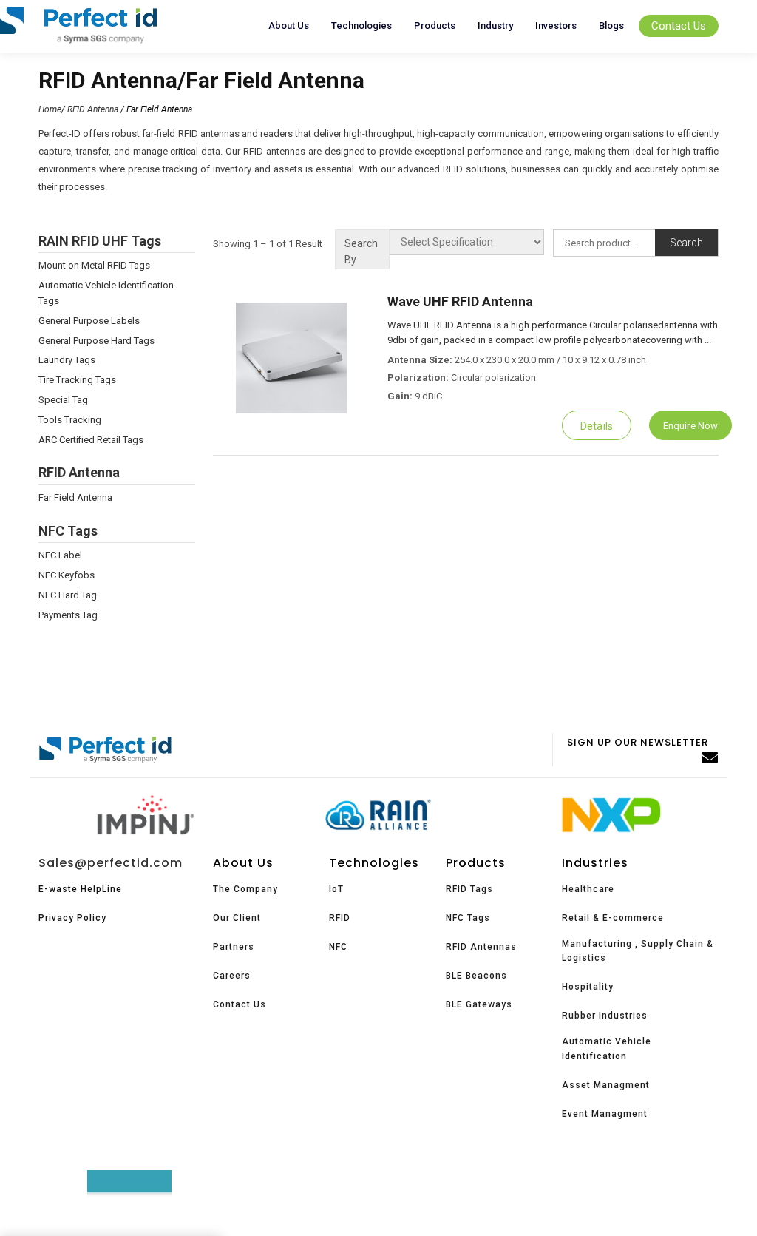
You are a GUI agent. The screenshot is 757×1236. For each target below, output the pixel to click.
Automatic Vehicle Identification (606, 1048)
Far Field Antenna (75, 497)
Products (434, 25)
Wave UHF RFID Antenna (460, 301)
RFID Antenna (92, 109)
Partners (233, 947)
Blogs (611, 25)
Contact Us (678, 26)
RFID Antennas (481, 947)
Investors (556, 25)
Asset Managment (606, 1085)
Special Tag (63, 399)
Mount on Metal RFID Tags (94, 265)
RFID (339, 918)
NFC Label (60, 555)
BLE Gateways (479, 1004)
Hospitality (588, 987)
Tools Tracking (69, 419)
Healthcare (588, 889)
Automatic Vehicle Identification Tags (106, 293)
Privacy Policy (72, 918)
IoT (336, 889)
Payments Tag (68, 615)
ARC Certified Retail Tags (90, 439)
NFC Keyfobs (66, 575)
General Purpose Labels (89, 320)
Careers (232, 975)
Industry (495, 25)
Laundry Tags (66, 359)
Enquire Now (690, 425)
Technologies (361, 25)
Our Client (237, 918)
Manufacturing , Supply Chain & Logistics (637, 951)
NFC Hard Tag (67, 595)
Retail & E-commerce (613, 918)
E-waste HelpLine (80, 889)
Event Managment (605, 1114)
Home (49, 109)
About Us (288, 25)
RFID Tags (469, 889)
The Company (245, 889)
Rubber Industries (605, 1015)
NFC (338, 947)
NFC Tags (468, 918)
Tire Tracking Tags (77, 379)
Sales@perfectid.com (110, 863)
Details (596, 426)
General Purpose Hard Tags (96, 340)
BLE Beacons (476, 975)
